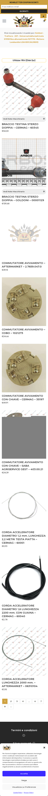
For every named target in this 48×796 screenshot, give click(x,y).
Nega (24, 780)
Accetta (24, 773)
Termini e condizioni (24, 730)
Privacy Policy (29, 792)
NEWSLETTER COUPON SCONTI (24, 2)
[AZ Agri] (24, 21)
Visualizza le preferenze (24, 787)
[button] (44, 747)
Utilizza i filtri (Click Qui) (24, 60)
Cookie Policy (18, 792)
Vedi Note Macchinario (13, 119)
